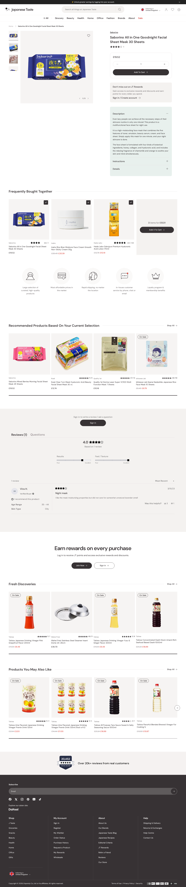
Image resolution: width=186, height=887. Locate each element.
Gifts (11, 857)
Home (90, 18)
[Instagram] (22, 799)
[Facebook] (10, 799)
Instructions (119, 161)
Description (118, 113)
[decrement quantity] (117, 64)
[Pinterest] (28, 799)
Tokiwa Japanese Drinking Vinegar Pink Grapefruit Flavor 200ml (26, 641)
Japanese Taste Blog (107, 833)
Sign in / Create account (125, 97)
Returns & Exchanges (152, 828)
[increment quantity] (164, 64)
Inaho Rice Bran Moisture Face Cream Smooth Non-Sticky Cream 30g (71, 248)
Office (100, 18)
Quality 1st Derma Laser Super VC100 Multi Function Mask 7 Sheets (112, 383)
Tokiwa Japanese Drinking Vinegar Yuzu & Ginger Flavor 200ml (112, 641)
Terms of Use (116, 883)
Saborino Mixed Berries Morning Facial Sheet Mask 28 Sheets (28, 382)
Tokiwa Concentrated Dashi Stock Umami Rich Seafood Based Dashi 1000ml (156, 641)
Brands (121, 18)
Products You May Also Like (30, 669)
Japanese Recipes (106, 838)
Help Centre (148, 833)
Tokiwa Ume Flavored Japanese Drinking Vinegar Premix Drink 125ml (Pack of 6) (69, 726)
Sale (140, 18)
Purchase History (61, 842)
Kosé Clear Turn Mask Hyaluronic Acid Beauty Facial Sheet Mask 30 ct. (71, 383)
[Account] (166, 9)
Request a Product (62, 847)
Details (116, 169)
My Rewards (59, 852)
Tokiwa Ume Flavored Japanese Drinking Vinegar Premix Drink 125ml (26, 726)
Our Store (102, 862)
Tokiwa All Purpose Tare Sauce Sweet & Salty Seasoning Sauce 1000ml (114, 726)
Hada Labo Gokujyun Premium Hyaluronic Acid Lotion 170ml (112, 247)
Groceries (13, 828)
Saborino (114, 32)
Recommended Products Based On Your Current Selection (54, 325)
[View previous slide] (79, 98)
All (47, 18)
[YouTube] (34, 799)
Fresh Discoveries (22, 584)
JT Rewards (103, 847)
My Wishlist (59, 833)
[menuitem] (46, 18)
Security (139, 883)
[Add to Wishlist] (88, 35)
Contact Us (148, 838)
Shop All (170, 326)
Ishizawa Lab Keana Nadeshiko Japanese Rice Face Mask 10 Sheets (156, 383)
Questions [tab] (37, 435)
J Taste (12, 823)
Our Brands (103, 828)
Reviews (102, 857)
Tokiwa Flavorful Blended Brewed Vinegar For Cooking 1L (156, 725)
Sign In (56, 823)
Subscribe (174, 791)
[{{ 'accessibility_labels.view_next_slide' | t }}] (177, 708)
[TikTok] (40, 799)
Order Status (59, 838)
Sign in (93, 423)
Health (80, 18)
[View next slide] (88, 98)
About (131, 18)
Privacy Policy (128, 883)
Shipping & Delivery (152, 823)
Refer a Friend (104, 852)
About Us (102, 823)
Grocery (59, 18)
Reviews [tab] (19, 435)
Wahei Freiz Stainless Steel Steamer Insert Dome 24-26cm (69, 641)
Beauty (70, 18)
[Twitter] (16, 799)
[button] (117, 46)
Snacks (12, 833)
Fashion (111, 18)
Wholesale (58, 857)
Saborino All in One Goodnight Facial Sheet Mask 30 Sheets (27, 247)
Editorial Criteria (105, 842)
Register (57, 828)
